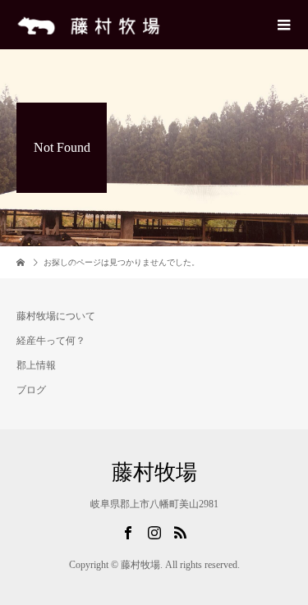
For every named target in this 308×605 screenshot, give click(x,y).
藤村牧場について (55, 316)
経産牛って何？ (50, 340)
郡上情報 (36, 365)
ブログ (31, 390)
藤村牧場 (154, 473)
